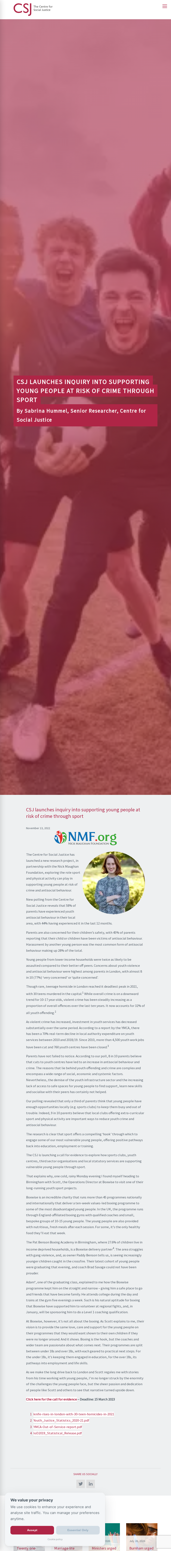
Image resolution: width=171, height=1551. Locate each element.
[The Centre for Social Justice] (85, 9)
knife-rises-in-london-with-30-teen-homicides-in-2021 (73, 1414)
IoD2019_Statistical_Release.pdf (57, 1433)
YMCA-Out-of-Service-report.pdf (57, 1426)
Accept (32, 1530)
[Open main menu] (165, 6)
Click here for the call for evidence (51, 1399)
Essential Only (78, 1530)
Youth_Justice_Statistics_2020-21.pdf (61, 1420)
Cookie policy (55, 1539)
